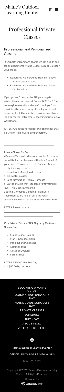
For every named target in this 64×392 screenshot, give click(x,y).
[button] (50, 9)
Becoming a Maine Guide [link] (32, 289)
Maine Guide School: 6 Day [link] (32, 304)
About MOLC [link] (31, 323)
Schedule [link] (32, 314)
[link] (23, 13)
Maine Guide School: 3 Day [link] (32, 297)
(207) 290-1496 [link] (32, 360)
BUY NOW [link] (32, 319)
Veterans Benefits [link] (32, 327)
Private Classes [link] (32, 310)
